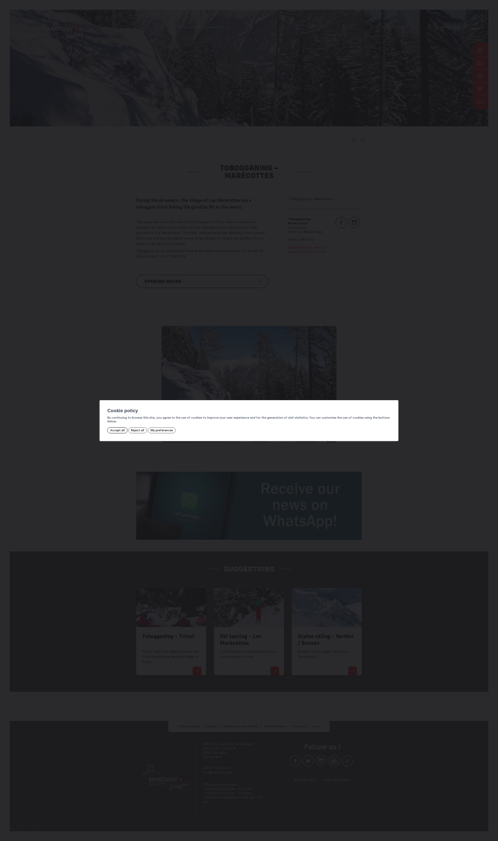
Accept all (117, 430)
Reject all (137, 430)
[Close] (394, 395)
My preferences (162, 430)
